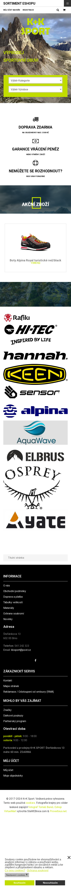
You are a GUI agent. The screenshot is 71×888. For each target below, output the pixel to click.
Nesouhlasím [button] (50, 882)
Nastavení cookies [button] (17, 875)
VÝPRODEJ (13, 53)
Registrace (28, 10)
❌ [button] (69, 858)
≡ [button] (67, 3)
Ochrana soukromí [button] (37, 870)
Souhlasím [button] (19, 882)
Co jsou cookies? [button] (15, 870)
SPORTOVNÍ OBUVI (20, 60)
